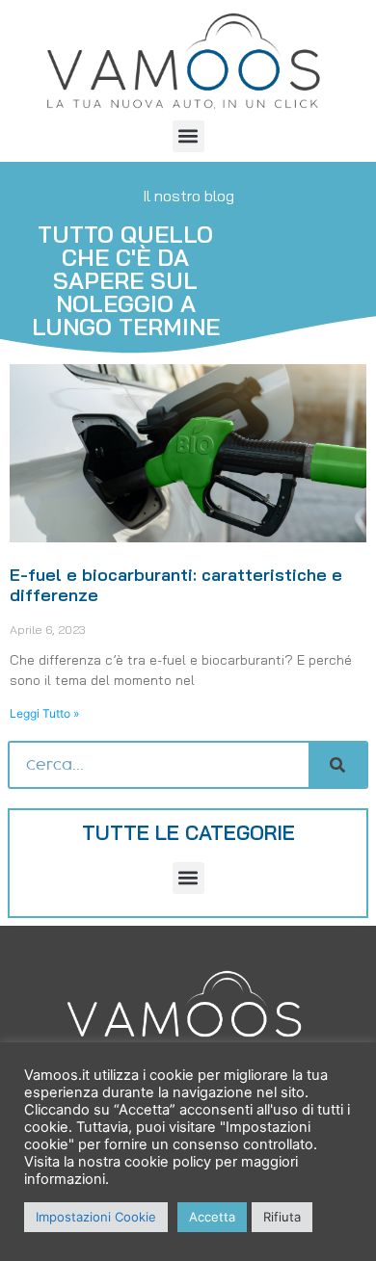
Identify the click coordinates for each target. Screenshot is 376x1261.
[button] (188, 136)
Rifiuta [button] (282, 1216)
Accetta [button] (212, 1216)
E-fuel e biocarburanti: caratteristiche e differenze (176, 585)
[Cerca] (337, 765)
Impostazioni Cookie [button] (96, 1216)
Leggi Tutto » (44, 713)
